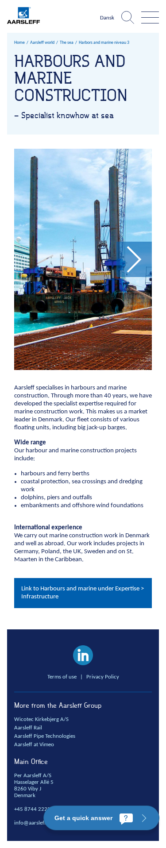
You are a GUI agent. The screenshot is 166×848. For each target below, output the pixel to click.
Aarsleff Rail (28, 728)
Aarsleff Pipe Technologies (44, 736)
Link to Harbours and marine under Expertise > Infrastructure (82, 593)
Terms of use (62, 677)
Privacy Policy (102, 677)
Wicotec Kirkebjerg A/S (41, 719)
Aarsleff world (42, 42)
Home (19, 42)
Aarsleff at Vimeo (34, 745)
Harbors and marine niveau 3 (104, 42)
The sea (66, 42)
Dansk (107, 18)
